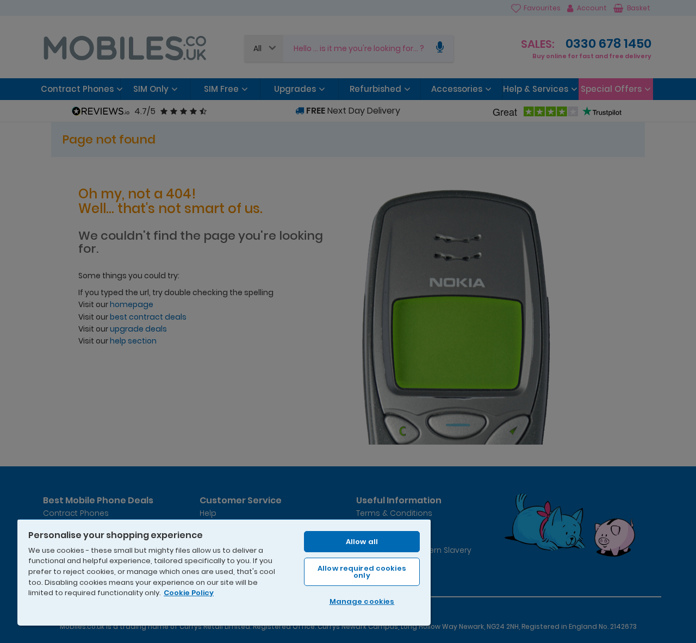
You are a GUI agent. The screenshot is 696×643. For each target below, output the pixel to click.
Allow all (362, 541)
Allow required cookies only (362, 571)
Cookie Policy (189, 593)
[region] (224, 572)
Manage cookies (362, 601)
